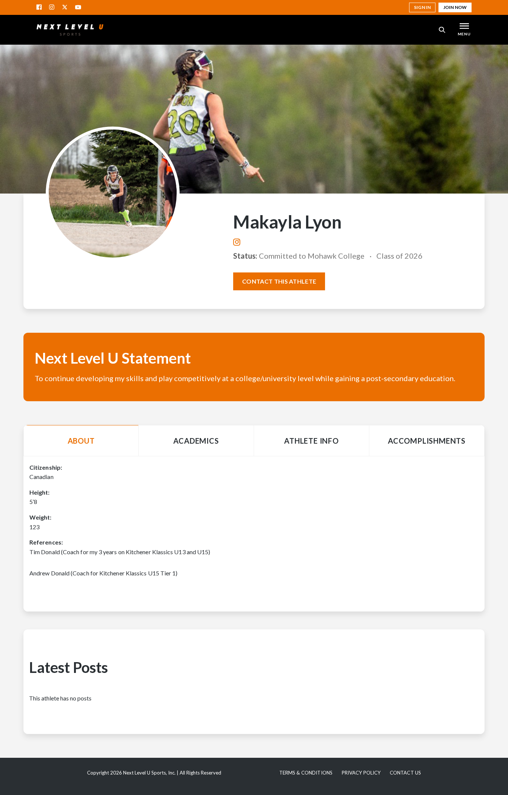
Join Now (455, 7)
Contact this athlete (279, 281)
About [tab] (81, 440)
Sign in (422, 7)
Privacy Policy (361, 773)
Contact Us (405, 773)
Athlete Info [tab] (311, 440)
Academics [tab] (196, 440)
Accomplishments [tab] (427, 440)
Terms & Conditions (305, 773)
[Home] (70, 29)
